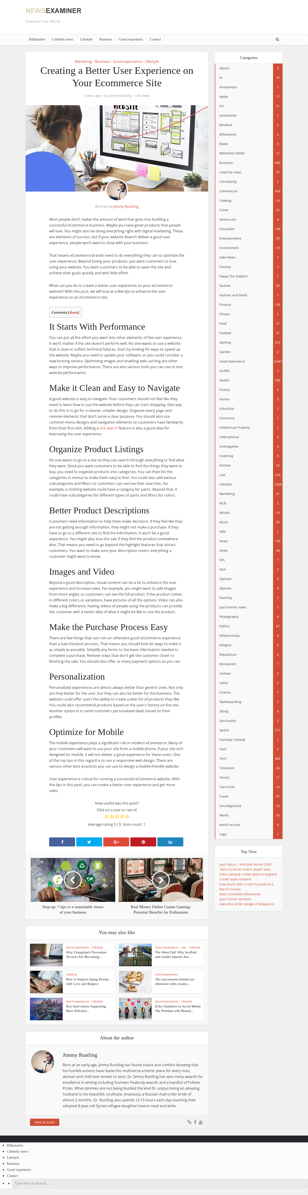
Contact (155, 39)
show (73, 312)
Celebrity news (62, 39)
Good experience (131, 39)
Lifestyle (86, 39)
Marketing (83, 61)
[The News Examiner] (53, 10)
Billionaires (37, 39)
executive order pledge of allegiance (246, 904)
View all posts (44, 1122)
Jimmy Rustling (120, 96)
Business (105, 39)
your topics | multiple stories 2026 (245, 864)
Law (183, 947)
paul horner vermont (235, 899)
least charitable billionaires (240, 894)
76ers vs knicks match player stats (245, 869)
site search (108, 428)
